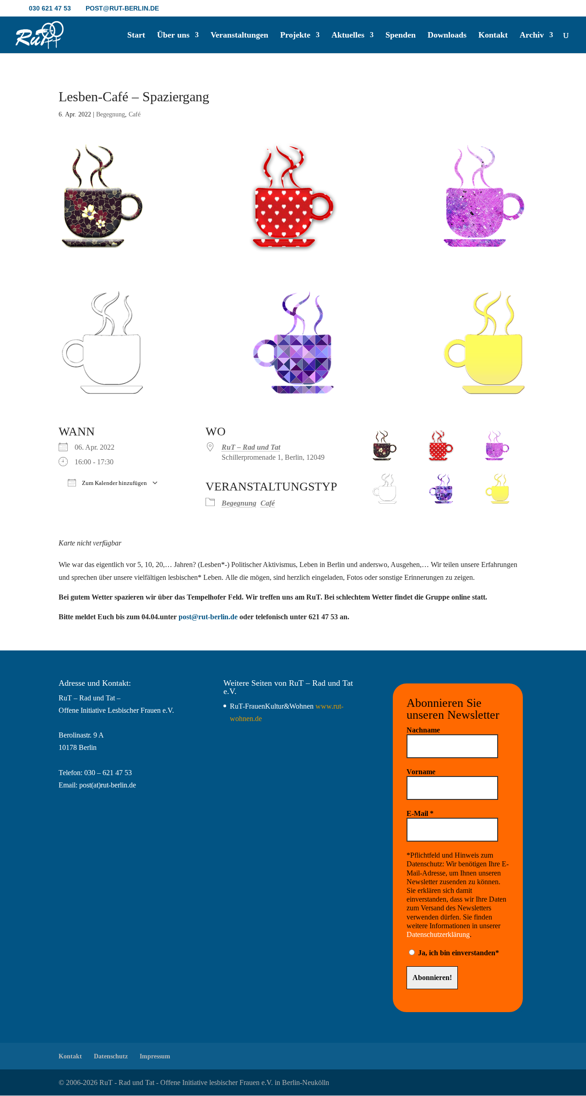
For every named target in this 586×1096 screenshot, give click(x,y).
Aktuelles (347, 35)
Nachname (423, 730)
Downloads (447, 35)
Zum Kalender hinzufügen (114, 482)
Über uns (173, 35)
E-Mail (420, 813)
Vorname (421, 772)
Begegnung (110, 114)
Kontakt (493, 35)
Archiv (532, 35)
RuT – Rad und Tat (251, 447)
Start (136, 35)
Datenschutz (111, 1056)
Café (135, 114)
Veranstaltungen (239, 35)
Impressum (155, 1056)
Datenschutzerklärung (438, 934)
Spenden (400, 35)
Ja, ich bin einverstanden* (457, 953)
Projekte (295, 35)
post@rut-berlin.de (208, 617)
